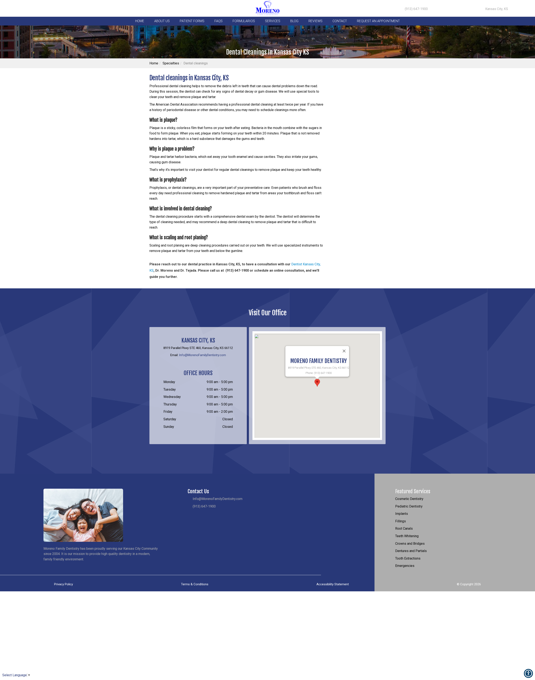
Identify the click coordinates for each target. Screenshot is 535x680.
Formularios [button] (244, 21)
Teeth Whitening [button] (407, 536)
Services (272, 21)
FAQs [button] (218, 21)
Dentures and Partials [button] (411, 551)
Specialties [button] (171, 63)
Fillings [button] (400, 521)
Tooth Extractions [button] (407, 558)
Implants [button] (401, 514)
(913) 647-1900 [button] (416, 9)
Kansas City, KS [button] (496, 9)
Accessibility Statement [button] (332, 584)
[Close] (344, 351)
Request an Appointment (378, 21)
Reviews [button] (315, 21)
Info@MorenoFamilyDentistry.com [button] (202, 355)
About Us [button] (162, 21)
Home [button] (139, 21)
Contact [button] (339, 21)
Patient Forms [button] (192, 21)
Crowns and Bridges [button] (410, 544)
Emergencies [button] (404, 566)
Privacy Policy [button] (63, 584)
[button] (317, 383)
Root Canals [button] (404, 528)
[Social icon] (19, 9)
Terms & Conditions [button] (194, 584)
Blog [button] (294, 21)
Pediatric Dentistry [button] (409, 506)
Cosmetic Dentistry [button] (409, 499)
